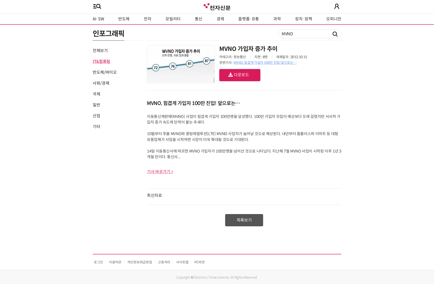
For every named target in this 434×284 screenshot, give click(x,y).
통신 (198, 19)
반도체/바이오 (105, 72)
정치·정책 (303, 19)
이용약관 (115, 262)
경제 (220, 19)
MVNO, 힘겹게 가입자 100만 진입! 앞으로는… (265, 62)
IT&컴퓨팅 (101, 61)
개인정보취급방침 (139, 262)
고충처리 (164, 262)
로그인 (98, 262)
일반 (96, 105)
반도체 (124, 19)
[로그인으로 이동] (336, 6)
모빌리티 (173, 19)
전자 (147, 19)
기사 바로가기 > (160, 171)
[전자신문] (217, 6)
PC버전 (199, 262)
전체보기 (100, 50)
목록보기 (244, 220)
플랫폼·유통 (248, 19)
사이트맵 (182, 262)
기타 (96, 126)
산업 (96, 115)
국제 (96, 94)
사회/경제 (101, 83)
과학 (277, 19)
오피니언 (333, 19)
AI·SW (98, 19)
